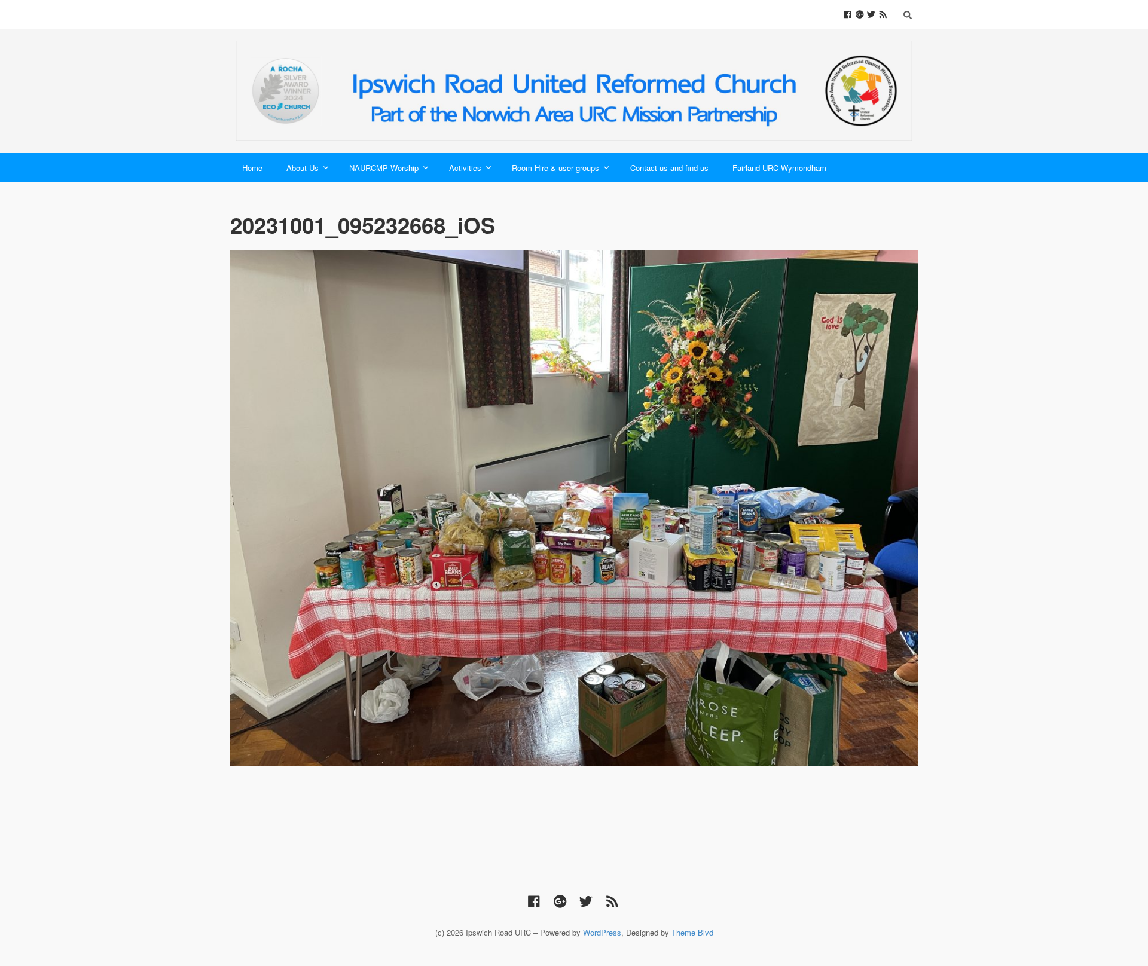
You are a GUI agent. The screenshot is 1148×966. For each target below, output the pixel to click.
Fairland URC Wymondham (779, 167)
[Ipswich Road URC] (574, 91)
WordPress (602, 932)
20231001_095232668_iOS (362, 224)
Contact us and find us (669, 167)
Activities (465, 167)
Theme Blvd (692, 932)
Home (252, 167)
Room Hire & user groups (555, 167)
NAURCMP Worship (384, 167)
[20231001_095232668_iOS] (574, 508)
